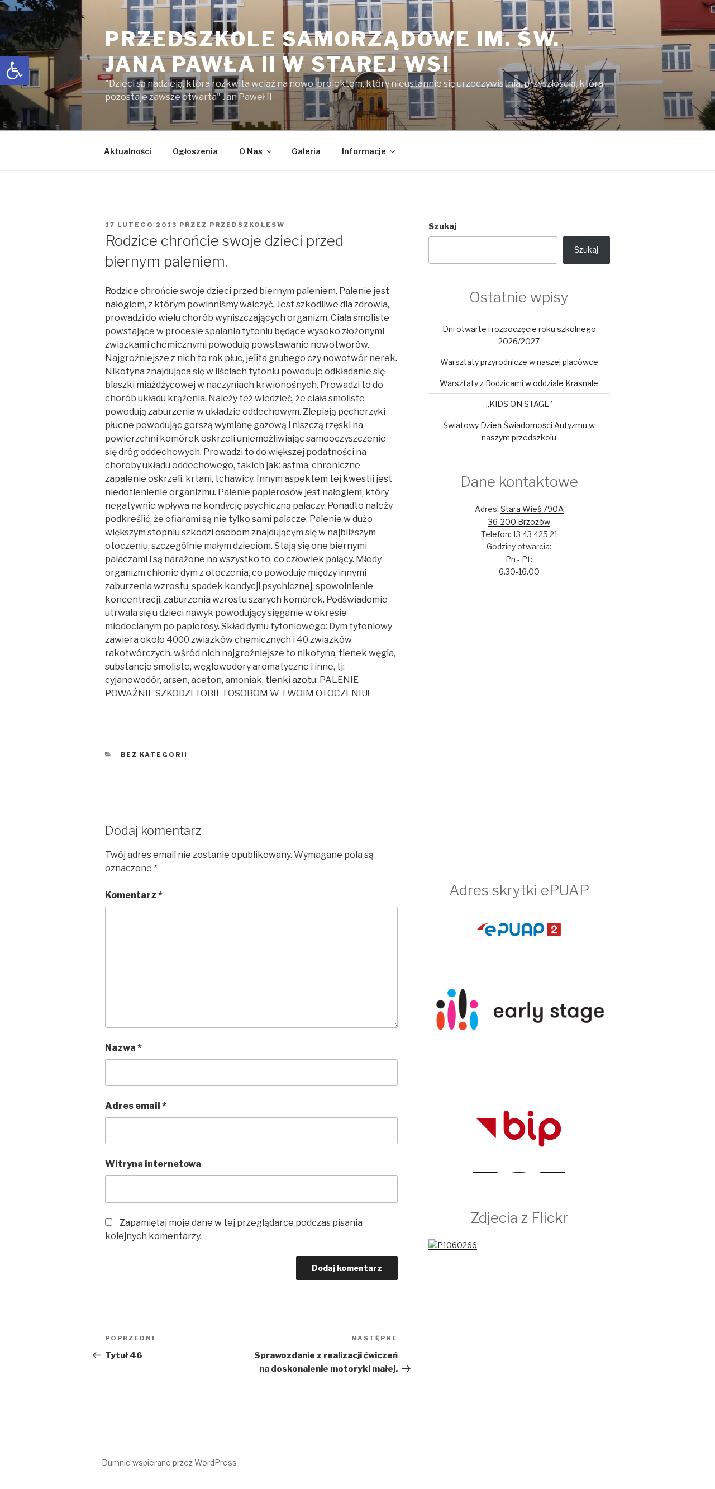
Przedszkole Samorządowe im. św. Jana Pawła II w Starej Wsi (332, 52)
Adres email (135, 1106)
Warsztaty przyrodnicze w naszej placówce (519, 362)
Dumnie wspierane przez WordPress (169, 1462)
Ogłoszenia (195, 151)
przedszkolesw (247, 225)
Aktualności (127, 151)
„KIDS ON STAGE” (519, 404)
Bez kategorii (154, 754)
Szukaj (442, 226)
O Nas (251, 151)
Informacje (364, 151)
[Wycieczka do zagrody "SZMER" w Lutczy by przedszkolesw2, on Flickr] (452, 1245)
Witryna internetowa (153, 1164)
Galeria (306, 151)
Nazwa (123, 1047)
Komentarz (134, 895)
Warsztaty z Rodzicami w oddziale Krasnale (519, 383)
